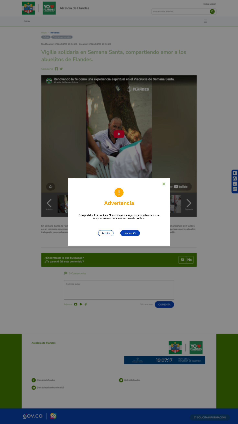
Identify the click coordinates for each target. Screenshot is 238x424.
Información (130, 233)
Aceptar (106, 233)
